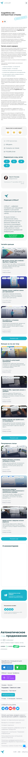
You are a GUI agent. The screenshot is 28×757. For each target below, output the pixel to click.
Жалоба (10, 685)
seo (3, 377)
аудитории (5, 477)
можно (9, 278)
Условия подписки (7, 725)
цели (4, 449)
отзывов (18, 307)
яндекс (10, 377)
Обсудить (9, 144)
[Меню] (26, 3)
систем (21, 477)
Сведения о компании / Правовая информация (12, 732)
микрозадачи (15, 407)
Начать (16, 646)
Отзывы (3, 698)
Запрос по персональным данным (12, 720)
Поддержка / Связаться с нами (10, 687)
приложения (16, 278)
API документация (8, 694)
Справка (4, 685)
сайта (10, 477)
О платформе (11, 698)
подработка (23, 407)
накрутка (16, 477)
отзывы (9, 248)
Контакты (19, 698)
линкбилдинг (14, 508)
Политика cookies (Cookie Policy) (12, 746)
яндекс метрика (7, 447)
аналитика (16, 377)
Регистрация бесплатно (12, 236)
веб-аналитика (16, 447)
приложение (19, 347)
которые (23, 307)
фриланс (5, 409)
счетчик (23, 447)
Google (14, 248)
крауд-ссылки (6, 508)
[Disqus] (14, 567)
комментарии (6, 350)
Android (19, 248)
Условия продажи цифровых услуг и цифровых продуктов (13, 728)
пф (6, 377)
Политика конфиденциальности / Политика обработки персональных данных (13, 741)
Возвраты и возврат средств (11, 722)
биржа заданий (6, 407)
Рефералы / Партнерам (8, 690)
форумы (21, 508)
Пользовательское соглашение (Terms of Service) (11, 736)
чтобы (21, 278)
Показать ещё (14, 338)
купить (4, 248)
